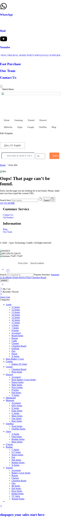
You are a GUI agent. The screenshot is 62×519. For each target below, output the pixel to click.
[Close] (1, 289)
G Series (15, 413)
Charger (15, 343)
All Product (8, 217)
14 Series (16, 315)
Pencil (14, 354)
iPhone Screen (12, 277)
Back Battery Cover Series (24, 379)
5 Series (15, 325)
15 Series (16, 317)
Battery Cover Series (21, 473)
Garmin (9, 361)
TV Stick (16, 496)
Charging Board (38, 277)
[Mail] (3, 22)
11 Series (16, 307)
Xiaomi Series (18, 499)
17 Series (16, 322)
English (17, 145)
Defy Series (17, 405)
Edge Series (17, 411)
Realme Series (18, 439)
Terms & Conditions (37, 263)
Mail (2, 30)
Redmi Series (18, 493)
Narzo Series (17, 455)
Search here (5, 200)
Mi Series (16, 486)
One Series (16, 418)
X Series (15, 356)
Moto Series (17, 416)
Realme (9, 447)
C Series (15, 449)
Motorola (8, 127)
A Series (15, 434)
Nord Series (17, 426)
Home (7, 120)
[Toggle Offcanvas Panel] (1, 86)
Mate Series (17, 385)
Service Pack (25, 277)
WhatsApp (6, 14)
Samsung (18, 120)
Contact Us (8, 215)
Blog (54, 127)
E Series (15, 408)
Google (30, 127)
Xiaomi (31, 120)
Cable (14, 341)
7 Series (15, 328)
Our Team (7, 232)
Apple (8, 304)
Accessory (16, 333)
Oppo (19, 127)
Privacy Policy (23, 263)
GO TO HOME (7, 203)
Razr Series (17, 421)
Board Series (17, 335)
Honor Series (18, 382)
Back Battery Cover (15, 359)
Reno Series (17, 442)
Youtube (5, 47)
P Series (15, 390)
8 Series (15, 330)
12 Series (16, 309)
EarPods (15, 348)
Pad (13, 457)
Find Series (17, 436)
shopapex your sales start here (22, 515)
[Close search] (2, 286)
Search (47, 200)
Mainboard (11, 398)
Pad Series (16, 392)
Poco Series (17, 491)
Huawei (43, 120)
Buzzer (15, 338)
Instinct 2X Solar (19, 364)
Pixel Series (17, 372)
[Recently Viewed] (8, 272)
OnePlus (43, 127)
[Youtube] (3, 38)
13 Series (16, 312)
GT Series (16, 452)
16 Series (16, 320)
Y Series (15, 395)
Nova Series (17, 387)
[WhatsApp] (3, 6)
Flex (14, 351)
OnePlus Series (18, 429)
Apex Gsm (5, 297)
